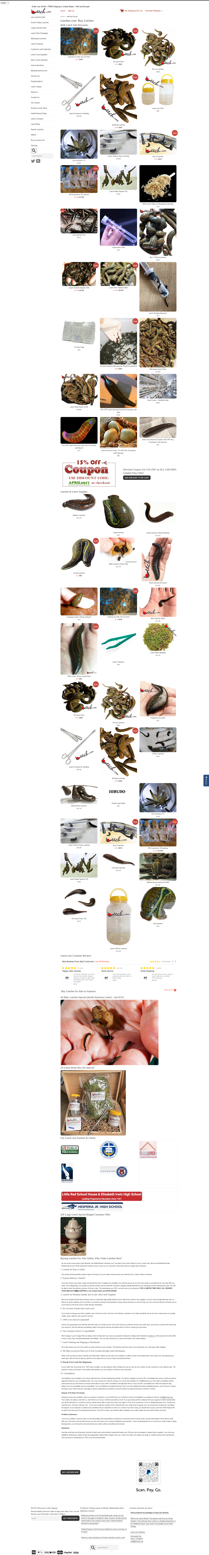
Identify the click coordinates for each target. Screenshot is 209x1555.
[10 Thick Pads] (79, 332)
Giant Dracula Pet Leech (158, 583)
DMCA (33, 134)
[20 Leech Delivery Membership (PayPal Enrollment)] (118, 341)
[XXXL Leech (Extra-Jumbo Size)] (79, 649)
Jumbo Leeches (79, 573)
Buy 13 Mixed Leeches (158, 257)
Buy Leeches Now (70, 1472)
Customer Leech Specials (41, 49)
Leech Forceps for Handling (79, 113)
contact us (152, 1336)
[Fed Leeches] (157, 904)
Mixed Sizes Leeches (79, 806)
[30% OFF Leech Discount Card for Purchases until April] (118, 391)
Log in (63, 10)
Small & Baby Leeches (40, 22)
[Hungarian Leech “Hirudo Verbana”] (79, 601)
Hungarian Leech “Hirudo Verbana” (79, 617)
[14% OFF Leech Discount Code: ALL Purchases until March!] (79, 430)
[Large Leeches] (118, 512)
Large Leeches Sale (38, 28)
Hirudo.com (35, 76)
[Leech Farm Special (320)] (118, 274)
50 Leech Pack (118, 61)
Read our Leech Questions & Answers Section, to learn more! (103, 1537)
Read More (77, 984)
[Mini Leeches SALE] (157, 602)
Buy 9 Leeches (158, 156)
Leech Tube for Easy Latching (118, 156)
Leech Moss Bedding (157, 652)
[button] (173, 961)
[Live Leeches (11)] (79, 144)
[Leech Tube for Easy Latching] (118, 142)
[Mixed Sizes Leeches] (79, 793)
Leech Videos (36, 86)
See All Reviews (102, 961)
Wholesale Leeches (38, 38)
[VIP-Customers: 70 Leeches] (79, 179)
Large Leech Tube (118, 247)
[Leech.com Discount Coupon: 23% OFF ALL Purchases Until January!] (157, 427)
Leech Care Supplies (39, 54)
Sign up (71, 10)
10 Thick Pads (79, 347)
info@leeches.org (166, 1397)
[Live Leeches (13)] (79, 221)
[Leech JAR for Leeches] (118, 917)
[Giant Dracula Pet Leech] (157, 559)
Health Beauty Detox (39, 113)
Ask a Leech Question (39, 60)
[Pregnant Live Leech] (157, 698)
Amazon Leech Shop (39, 108)
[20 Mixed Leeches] (118, 98)
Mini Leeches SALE (158, 618)
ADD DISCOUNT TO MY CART (137, 478)
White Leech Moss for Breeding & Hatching (158, 204)
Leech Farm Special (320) (118, 287)
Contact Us (35, 97)
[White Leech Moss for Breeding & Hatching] (157, 183)
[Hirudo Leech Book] (118, 792)
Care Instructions (37, 65)
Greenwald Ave (136, 1536)
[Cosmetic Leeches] (118, 859)
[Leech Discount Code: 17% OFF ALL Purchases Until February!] (118, 433)
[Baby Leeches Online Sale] (118, 550)
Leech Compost (37, 118)
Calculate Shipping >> (154, 10)
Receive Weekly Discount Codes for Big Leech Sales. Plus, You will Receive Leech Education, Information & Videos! (55, 1512)
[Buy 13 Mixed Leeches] (157, 232)
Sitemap (34, 145)
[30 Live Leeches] (157, 48)
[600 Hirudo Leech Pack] (157, 342)
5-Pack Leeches (158, 753)
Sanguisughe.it (37, 81)
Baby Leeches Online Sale (118, 564)
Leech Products (37, 44)
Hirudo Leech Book (118, 803)
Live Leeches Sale (38, 17)
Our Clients (35, 102)
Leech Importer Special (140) (79, 287)
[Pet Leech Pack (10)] (79, 902)
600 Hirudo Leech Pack (158, 369)
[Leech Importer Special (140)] (79, 274)
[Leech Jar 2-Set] (157, 90)
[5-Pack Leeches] (157, 739)
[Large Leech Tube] (118, 227)
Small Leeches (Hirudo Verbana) (157, 533)
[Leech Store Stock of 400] (79, 389)
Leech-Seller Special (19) (118, 191)
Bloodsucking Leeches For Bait (158, 882)
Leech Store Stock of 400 (79, 407)
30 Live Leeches (158, 69)
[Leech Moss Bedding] (157, 637)
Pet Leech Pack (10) (79, 918)
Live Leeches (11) (79, 160)
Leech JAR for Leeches (118, 948)
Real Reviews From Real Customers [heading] (78, 961)
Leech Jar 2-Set (158, 108)
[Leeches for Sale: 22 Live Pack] (79, 41)
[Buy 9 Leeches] (157, 142)
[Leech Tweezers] (118, 641)
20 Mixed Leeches (118, 125)
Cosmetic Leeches (118, 867)
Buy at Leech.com (38, 140)
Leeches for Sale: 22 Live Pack (79, 57)
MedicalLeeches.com (39, 70)
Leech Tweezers (118, 662)
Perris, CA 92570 (137, 1539)
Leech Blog (35, 124)
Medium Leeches (79, 515)
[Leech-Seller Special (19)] (118, 177)
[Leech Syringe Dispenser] (157, 287)
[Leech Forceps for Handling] (79, 93)
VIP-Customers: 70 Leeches (79, 194)
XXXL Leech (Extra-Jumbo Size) (79, 676)
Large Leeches (118, 532)
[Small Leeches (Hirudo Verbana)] (157, 512)
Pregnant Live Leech (158, 718)
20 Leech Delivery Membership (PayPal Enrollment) (118, 366)
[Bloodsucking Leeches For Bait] (157, 867)
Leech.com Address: (138, 1532)
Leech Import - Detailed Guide (158, 400)
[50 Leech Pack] (118, 44)
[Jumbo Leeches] (79, 554)
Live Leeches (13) (79, 235)
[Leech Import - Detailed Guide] (157, 386)
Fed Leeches (158, 923)
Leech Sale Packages (39, 33)
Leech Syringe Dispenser (158, 313)
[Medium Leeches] (79, 504)
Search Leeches (37, 129)
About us (34, 92)
